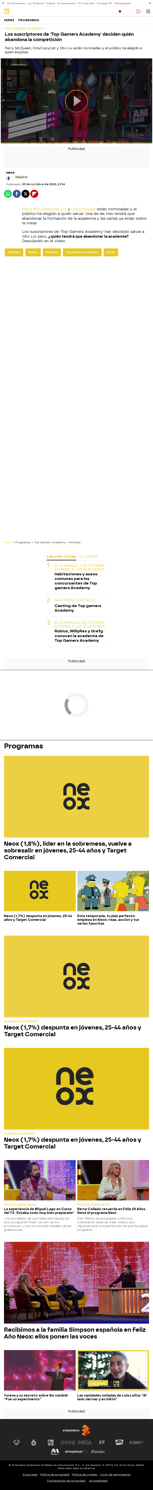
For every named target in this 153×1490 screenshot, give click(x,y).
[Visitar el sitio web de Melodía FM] (55, 1452)
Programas (28, 20)
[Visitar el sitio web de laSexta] (34, 1443)
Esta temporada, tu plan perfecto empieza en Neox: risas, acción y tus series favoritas (108, 919)
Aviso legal (30, 1474)
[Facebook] (8, 178)
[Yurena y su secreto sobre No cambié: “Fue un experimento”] (40, 1370)
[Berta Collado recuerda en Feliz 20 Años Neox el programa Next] (113, 1180)
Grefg (111, 252)
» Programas (21, 542)
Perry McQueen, (37, 209)
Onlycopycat (83, 209)
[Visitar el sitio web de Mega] (85, 1443)
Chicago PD (104, 3)
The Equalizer (122, 3)
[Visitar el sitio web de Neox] (51, 1443)
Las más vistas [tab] (61, 556)
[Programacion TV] (129, 11)
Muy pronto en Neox (75, 600)
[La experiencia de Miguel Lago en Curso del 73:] (40, 1180)
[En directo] (120, 11)
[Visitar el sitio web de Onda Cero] (119, 1443)
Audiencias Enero (19, 1134)
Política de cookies (84, 1474)
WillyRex (14, 252)
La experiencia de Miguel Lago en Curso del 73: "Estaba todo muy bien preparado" (39, 1211)
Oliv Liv (59, 209)
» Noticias (74, 542)
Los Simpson (35, 3)
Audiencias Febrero (21, 1021)
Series (9, 20)
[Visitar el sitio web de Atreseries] (102, 1443)
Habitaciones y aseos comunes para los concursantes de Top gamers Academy (76, 581)
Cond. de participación (115, 1474)
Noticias (52, 252)
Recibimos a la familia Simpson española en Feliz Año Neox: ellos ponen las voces (75, 1333)
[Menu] (148, 11)
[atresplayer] (138, 11)
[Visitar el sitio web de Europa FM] (136, 1443)
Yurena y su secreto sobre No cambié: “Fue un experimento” (36, 1397)
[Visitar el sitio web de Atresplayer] (76, 1452)
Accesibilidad (98, 1480)
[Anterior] (3, 3)
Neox (8, 542)
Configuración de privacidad (66, 1480)
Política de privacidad (54, 1474)
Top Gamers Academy (82, 252)
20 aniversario (16, 3)
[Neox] (21, 11)
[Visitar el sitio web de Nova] (68, 1443)
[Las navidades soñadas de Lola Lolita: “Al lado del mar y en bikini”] (113, 1370)
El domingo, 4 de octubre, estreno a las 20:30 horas (80, 567)
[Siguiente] (150, 3)
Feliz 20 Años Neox (20, 1205)
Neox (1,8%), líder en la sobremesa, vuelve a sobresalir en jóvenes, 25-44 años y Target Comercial (68, 850)
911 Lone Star (86, 3)
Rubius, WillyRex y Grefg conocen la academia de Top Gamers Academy (79, 636)
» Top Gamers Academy (49, 542)
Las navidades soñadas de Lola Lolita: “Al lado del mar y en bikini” (111, 1397)
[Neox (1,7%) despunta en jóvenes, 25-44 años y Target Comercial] (40, 891)
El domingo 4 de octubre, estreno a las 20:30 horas (80, 624)
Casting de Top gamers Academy (78, 608)
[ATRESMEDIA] (76, 1430)
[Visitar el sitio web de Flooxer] (98, 1452)
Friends (50, 3)
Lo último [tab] (88, 556)
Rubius (33, 252)
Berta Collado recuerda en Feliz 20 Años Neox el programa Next (111, 1211)
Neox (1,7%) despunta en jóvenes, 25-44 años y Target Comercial (38, 918)
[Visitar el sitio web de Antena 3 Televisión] (17, 1443)
